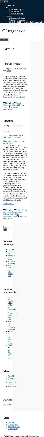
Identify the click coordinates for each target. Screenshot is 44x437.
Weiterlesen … (8, 204)
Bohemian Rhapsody (11, 262)
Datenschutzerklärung (17, 18)
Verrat (14, 216)
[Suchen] (5, 229)
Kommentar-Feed (14, 427)
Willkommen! (9, 5)
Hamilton (11, 249)
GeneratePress (34, 436)
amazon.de (7, 404)
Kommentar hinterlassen (11, 108)
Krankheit (6, 212)
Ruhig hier (10, 252)
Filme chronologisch (16, 10)
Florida (20, 105)
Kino (6, 7)
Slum (17, 214)
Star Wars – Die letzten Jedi (10, 271)
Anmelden (11, 376)
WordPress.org (13, 386)
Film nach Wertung (16, 14)
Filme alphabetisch (15, 12)
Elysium (8, 120)
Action (18, 210)
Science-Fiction (8, 214)
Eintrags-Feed (11, 379)
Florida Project (12, 63)
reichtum (19, 212)
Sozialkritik (7, 216)
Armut (18, 103)
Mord (13, 212)
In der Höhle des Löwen (10, 340)
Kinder (5, 107)
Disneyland (7, 105)
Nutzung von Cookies (17, 20)
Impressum (8, 16)
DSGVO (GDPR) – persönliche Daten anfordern (26, 22)
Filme (7, 103)
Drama (14, 105)
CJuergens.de (13, 30)
